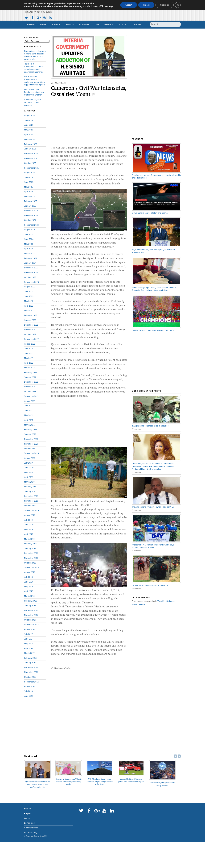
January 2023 (30, 320)
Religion (109, 24)
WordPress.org (30, 832)
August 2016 (29, 686)
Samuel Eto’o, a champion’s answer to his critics (153, 330)
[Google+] (38, 17)
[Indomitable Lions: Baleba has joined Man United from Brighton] (131, 775)
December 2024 (31, 211)
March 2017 (29, 653)
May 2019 (28, 529)
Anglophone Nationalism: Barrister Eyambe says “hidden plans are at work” (153, 546)
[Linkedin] (50, 17)
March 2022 (29, 368)
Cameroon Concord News (35, 836)
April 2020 (28, 477)
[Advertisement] (89, 121)
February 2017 (30, 658)
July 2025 (28, 177)
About (137, 24)
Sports (70, 24)
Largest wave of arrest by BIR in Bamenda (150, 585)
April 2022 (28, 363)
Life (97, 24)
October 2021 (30, 391)
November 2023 (31, 272)
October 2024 (30, 220)
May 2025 (28, 187)
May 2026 (28, 130)
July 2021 (28, 406)
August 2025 (29, 172)
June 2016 (28, 696)
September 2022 (31, 339)
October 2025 (30, 163)
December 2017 (31, 610)
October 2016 (30, 677)
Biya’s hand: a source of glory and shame (150, 213)
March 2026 (29, 139)
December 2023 (31, 268)
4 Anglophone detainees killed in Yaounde (150, 426)
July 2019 (28, 520)
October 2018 (30, 563)
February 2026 (30, 144)
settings (109, 6)
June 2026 (28, 125)
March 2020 (29, 482)
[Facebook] (32, 17)
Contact (123, 24)
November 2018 (31, 558)
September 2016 (31, 682)
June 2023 (28, 296)
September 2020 (31, 453)
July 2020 (28, 463)
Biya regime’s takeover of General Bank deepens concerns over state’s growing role (37, 784)
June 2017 (28, 639)
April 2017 (28, 648)
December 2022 (31, 325)
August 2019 (29, 515)
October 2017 (30, 620)
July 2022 (28, 349)
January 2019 (30, 548)
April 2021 (28, 420)
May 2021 (28, 415)
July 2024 (28, 234)
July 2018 (28, 577)
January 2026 (30, 149)
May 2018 (28, 587)
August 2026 (29, 115)
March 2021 (29, 425)
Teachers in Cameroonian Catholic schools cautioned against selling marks (69, 781)
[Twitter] (26, 17)
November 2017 (31, 615)
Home (31, 24)
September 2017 (31, 625)
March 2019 (29, 539)
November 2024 (31, 215)
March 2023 (29, 310)
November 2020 (31, 444)
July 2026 (28, 120)
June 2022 (28, 353)
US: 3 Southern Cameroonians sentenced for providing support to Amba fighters (100, 781)
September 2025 (31, 168)
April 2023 (28, 306)
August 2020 (29, 458)
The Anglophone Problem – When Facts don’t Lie (153, 507)
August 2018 (29, 572)
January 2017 (30, 663)
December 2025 (31, 153)
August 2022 (29, 344)
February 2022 (30, 372)
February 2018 (30, 601)
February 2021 (30, 429)
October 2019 (30, 506)
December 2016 (31, 667)
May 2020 (28, 472)
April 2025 (28, 192)
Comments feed (31, 828)
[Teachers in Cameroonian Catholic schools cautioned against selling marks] (68, 775)
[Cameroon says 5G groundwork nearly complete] (162, 778)
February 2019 (30, 544)
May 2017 (28, 644)
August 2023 (29, 287)
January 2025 (30, 206)
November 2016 (31, 672)
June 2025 (28, 182)
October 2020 (30, 449)
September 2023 (31, 282)
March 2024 (29, 253)
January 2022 (30, 377)
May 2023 (28, 301)
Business (84, 24)
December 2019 (31, 496)
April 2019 (28, 534)
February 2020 (30, 487)
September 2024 (31, 225)
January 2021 (30, 434)
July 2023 (28, 291)
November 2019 (31, 501)
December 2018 (31, 553)
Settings (164, 4)
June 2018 (28, 582)
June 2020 (28, 468)
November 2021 (31, 387)
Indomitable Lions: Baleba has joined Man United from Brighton (34, 92)
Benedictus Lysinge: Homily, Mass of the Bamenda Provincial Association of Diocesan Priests (154, 289)
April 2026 (28, 134)
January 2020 (30, 491)
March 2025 (29, 196)
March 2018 (29, 596)
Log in (27, 818)
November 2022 (31, 330)
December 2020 (31, 439)
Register (28, 813)
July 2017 (28, 634)
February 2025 (30, 201)
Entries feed (29, 823)
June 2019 (28, 525)
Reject (146, 4)
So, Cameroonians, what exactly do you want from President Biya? (153, 251)
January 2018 (30, 606)
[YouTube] (44, 17)
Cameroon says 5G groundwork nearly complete (32, 102)
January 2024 (30, 263)
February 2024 (30, 258)
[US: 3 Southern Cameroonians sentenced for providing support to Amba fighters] (100, 775)
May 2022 (28, 358)
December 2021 (31, 382)
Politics (56, 24)
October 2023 (30, 277)
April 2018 (28, 591)
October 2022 (30, 334)
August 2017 (29, 629)
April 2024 (28, 249)
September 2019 (31, 510)
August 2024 (29, 230)
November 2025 (31, 158)
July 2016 (28, 691)
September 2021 (31, 396)
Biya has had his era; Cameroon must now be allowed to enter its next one (156, 176)
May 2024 (28, 244)
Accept (128, 4)
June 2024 (28, 239)
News (43, 24)
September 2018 (31, 567)
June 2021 (28, 410)
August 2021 (29, 401)
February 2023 (30, 315)
